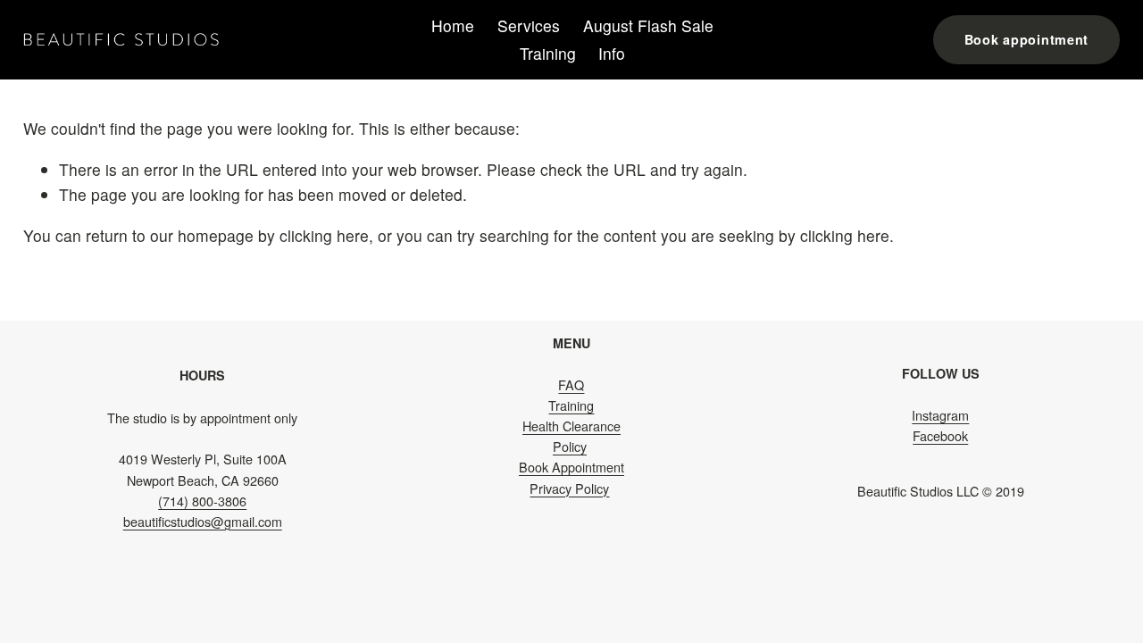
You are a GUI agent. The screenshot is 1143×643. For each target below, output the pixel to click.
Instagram (940, 414)
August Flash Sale (648, 25)
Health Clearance (571, 425)
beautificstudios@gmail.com (202, 521)
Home (452, 25)
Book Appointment (571, 466)
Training (548, 53)
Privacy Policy (569, 488)
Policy (570, 446)
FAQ (571, 384)
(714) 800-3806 (202, 500)
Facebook (940, 435)
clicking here (324, 235)
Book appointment (1026, 39)
